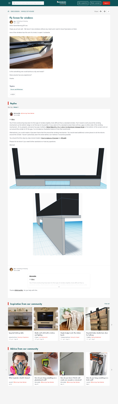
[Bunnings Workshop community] (61, 3)
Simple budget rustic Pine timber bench (71, 334)
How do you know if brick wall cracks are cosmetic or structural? (71, 379)
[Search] (14, 3)
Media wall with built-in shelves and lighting (45, 334)
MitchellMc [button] (17, 113)
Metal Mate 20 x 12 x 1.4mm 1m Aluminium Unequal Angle (65, 127)
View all (107, 303)
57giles (37, 337)
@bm (13, 119)
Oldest (15, 107)
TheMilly (88, 337)
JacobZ (11, 382)
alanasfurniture (13, 337)
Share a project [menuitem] (95, 3)
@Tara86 (63, 138)
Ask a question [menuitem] (83, 3)
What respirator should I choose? (19, 378)
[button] (11, 22)
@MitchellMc (19, 290)
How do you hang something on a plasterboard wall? (45, 379)
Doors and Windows (17, 89)
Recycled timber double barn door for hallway (97, 334)
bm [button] (15, 21)
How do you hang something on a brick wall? (97, 379)
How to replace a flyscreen (49, 138)
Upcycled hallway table (16, 333)
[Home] (8, 11)
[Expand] (59, 287)
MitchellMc (37, 382)
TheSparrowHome (65, 337)
